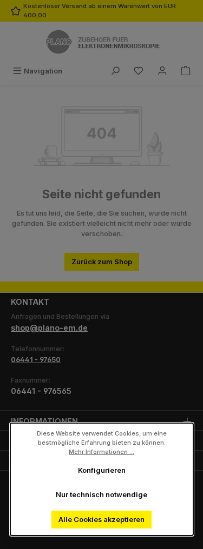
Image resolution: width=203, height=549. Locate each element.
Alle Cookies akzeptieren (101, 519)
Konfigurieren (102, 470)
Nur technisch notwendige (101, 495)
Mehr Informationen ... (101, 451)
